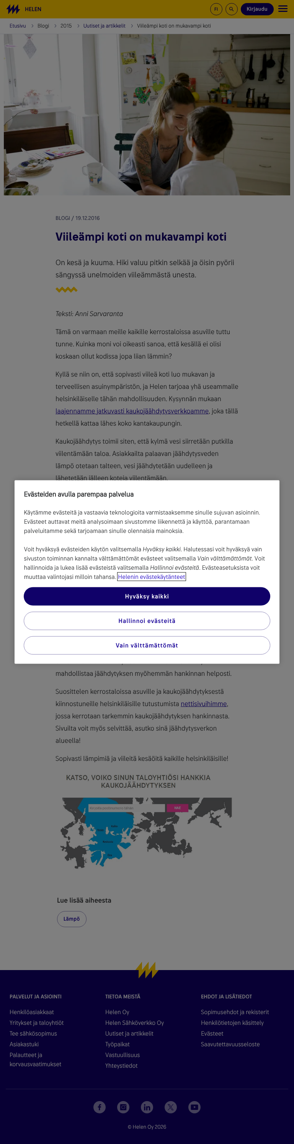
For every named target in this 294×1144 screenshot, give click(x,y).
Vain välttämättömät (147, 645)
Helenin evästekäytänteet (151, 576)
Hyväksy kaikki (147, 596)
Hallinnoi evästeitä (146, 620)
